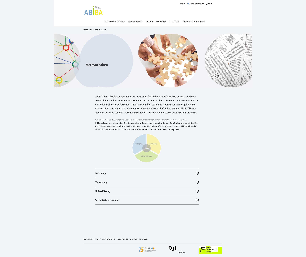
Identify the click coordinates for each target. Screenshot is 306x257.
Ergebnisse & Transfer (193, 21)
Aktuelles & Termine (114, 21)
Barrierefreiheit (92, 239)
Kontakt (182, 3)
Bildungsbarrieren (156, 21)
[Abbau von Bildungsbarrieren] (93, 11)
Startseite (87, 30)
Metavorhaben (135, 21)
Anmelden (219, 3)
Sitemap (133, 239)
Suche (211, 4)
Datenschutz (108, 239)
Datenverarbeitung (197, 4)
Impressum (122, 239)
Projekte (174, 21)
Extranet (143, 239)
